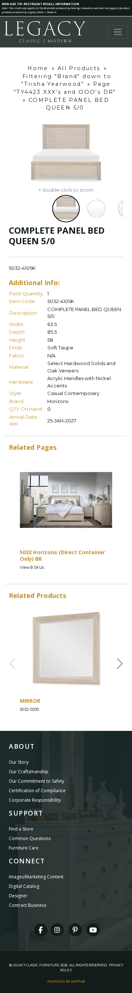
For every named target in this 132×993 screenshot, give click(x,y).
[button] (120, 663)
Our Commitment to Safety (36, 781)
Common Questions (30, 838)
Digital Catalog (24, 886)
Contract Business (27, 905)
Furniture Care (23, 848)
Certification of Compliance (37, 790)
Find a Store (21, 829)
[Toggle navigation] (118, 32)
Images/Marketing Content (36, 877)
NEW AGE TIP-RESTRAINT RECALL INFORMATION (40, 4)
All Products (79, 68)
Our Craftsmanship (28, 771)
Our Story (19, 762)
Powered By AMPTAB (66, 981)
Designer (18, 896)
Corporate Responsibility (35, 800)
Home (37, 68)
